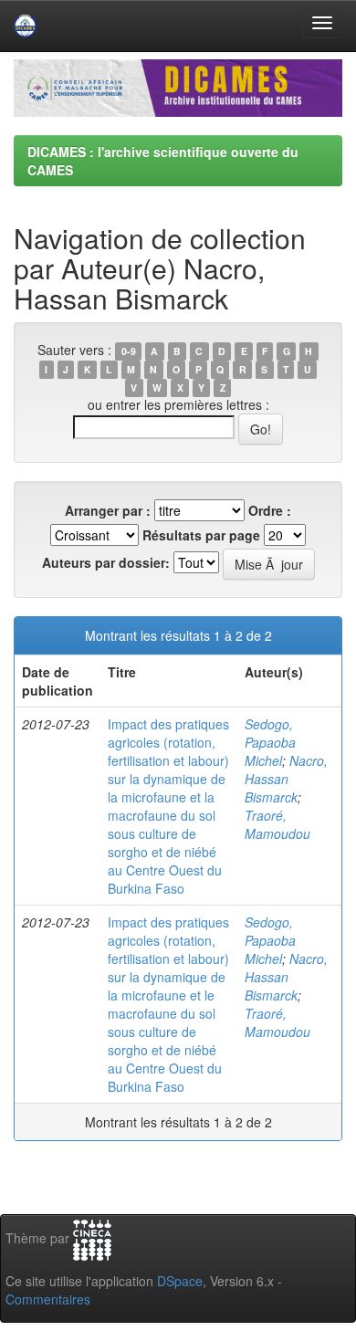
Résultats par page (201, 535)
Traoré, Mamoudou (277, 824)
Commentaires (47, 1299)
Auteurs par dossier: (106, 562)
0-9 (128, 351)
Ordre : (269, 510)
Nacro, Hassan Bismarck (286, 778)
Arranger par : (108, 510)
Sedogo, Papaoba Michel (270, 742)
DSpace (180, 1281)
